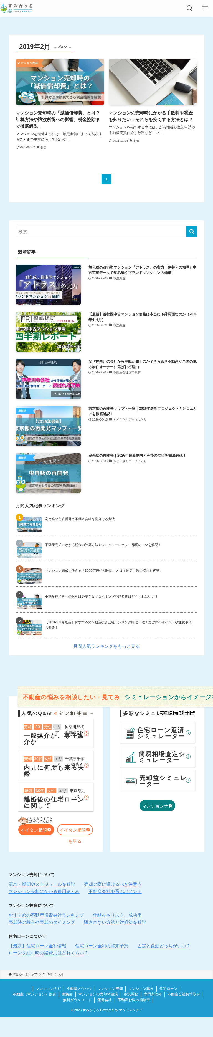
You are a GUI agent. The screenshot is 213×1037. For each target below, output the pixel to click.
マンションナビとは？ (157, 807)
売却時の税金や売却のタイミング (42, 922)
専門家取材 (153, 994)
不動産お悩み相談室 (134, 1000)
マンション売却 (110, 989)
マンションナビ (48, 989)
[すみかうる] (16, 8)
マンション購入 (141, 989)
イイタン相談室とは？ (36, 831)
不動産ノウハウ (79, 989)
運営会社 (104, 1000)
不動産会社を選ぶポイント (115, 891)
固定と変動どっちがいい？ (164, 946)
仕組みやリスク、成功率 (117, 915)
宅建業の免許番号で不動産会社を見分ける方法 (80, 519)
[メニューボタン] (205, 8)
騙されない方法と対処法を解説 (115, 922)
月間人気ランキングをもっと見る (106, 646)
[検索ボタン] (189, 8)
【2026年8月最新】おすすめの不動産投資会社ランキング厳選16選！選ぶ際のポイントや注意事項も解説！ (118, 624)
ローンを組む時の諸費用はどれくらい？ (48, 952)
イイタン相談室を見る (74, 831)
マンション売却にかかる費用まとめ (44, 891)
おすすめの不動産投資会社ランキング (46, 915)
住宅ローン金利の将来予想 (101, 946)
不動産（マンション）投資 (34, 994)
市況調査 (131, 994)
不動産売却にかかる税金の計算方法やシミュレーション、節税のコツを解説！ (103, 545)
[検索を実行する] (191, 231)
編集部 (67, 994)
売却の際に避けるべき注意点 (113, 884)
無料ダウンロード (77, 1000)
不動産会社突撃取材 (184, 994)
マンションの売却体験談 (98, 994)
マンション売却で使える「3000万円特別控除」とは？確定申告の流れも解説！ (104, 571)
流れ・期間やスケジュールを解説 (42, 884)
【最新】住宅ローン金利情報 (37, 946)
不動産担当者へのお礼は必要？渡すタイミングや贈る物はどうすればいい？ (101, 596)
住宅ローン (168, 989)
